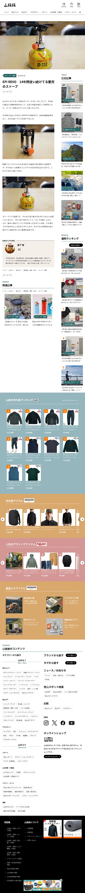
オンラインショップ (68, 400)
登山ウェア (15, 12)
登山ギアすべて (30, 720)
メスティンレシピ (29, 772)
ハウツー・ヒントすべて (30, 796)
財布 (4, 735)
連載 (80, 12)
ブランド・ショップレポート (24, 757)
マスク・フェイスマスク (11, 693)
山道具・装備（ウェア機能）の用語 (14, 847)
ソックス (22, 689)
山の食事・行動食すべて (11, 776)
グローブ (33, 735)
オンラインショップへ (51, 756)
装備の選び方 (28, 787)
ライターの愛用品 (9, 761)
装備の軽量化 (7, 791)
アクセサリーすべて (9, 739)
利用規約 (30, 832)
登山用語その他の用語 (14, 880)
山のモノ (11, 270)
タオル (11, 735)
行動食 (18, 772)
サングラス (7, 731)
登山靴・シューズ (23, 704)
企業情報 (30, 828)
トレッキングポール (21, 716)
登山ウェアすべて (27, 693)
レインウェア (7, 676)
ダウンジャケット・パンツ (12, 672)
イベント (47, 675)
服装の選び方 (19, 791)
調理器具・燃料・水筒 (30, 270)
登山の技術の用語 (13, 869)
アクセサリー (34, 12)
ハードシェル (23, 685)
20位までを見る (75, 245)
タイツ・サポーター (9, 689)
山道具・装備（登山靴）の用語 (13, 841)
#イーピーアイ (7, 92)
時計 (14, 731)
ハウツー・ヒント (70, 12)
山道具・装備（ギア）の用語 (14, 829)
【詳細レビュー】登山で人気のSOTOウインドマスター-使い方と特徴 (17, 323)
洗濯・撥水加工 (31, 791)
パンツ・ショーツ (9, 680)
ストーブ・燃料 (42, 270)
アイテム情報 (70, 675)
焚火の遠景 (21, 811)
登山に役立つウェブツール (12, 787)
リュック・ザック (9, 704)
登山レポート (7, 757)
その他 (18, 735)
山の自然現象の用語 (13, 876)
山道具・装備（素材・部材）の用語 (14, 854)
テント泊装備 (25, 708)
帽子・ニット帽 (33, 689)
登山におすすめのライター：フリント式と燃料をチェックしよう (45, 323)
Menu (78, 6)
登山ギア (24, 12)
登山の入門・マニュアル (11, 796)
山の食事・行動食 (56, 12)
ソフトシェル (35, 685)
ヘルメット (34, 716)
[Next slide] (52, 308)
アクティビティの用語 (14, 858)
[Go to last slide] (5, 308)
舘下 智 (20, 244)
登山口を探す (57, 692)
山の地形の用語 (12, 872)
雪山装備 (19, 720)
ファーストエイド (9, 712)
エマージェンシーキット (26, 712)
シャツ (36, 676)
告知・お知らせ (58, 675)
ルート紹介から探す (71, 692)
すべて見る (70, 655)
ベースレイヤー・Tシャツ (23, 676)
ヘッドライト (7, 716)
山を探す (47, 692)
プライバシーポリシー (34, 836)
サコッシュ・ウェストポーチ (28, 731)
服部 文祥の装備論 (9, 811)
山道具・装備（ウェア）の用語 (13, 835)
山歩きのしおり (8, 807)
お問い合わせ (31, 840)
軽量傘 (25, 735)
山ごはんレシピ (8, 772)
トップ (6, 12)
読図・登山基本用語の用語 (14, 864)
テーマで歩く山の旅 (22, 807)
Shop (71, 6)
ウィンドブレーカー (9, 685)
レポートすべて (23, 761)
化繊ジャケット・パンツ (31, 672)
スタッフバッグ (8, 720)
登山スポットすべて (51, 696)
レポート (44, 12)
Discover (63, 6)
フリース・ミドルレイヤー (26, 680)
